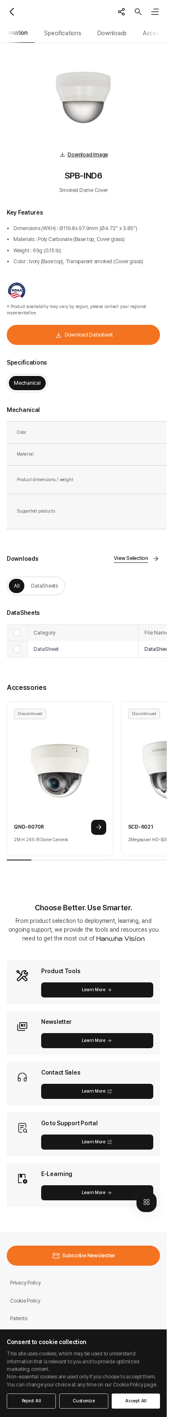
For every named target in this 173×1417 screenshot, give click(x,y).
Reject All (31, 1401)
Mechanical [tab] (27, 383)
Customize (84, 1401)
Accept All (136, 1401)
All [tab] (16, 586)
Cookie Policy (25, 1301)
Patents (18, 1318)
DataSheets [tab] (44, 586)
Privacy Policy (25, 1283)
